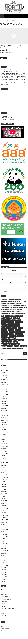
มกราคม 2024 (4, 422)
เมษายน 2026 (4, 375)
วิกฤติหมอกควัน (4, 325)
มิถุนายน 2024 (4, 413)
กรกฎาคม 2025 (4, 391)
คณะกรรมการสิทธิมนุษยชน (19, 305)
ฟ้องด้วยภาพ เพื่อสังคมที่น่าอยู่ (7, 608)
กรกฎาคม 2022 (4, 453)
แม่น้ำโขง (16, 346)
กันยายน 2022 (4, 450)
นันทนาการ (3, 605)
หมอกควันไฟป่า (18, 334)
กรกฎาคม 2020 (4, 495)
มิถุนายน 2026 (4, 372)
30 (6, 289)
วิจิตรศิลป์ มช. (4, 328)
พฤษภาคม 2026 (4, 374)
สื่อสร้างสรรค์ (11, 334)
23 (6, 286)
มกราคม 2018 (4, 546)
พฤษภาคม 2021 (4, 477)
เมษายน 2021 (4, 479)
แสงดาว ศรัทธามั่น (5, 348)
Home (1, 20)
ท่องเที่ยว (3, 603)
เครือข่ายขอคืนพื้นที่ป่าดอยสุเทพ (16, 336)
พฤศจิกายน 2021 (4, 467)
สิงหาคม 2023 (4, 431)
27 (21, 286)
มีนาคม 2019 (4, 522)
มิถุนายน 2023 (4, 434)
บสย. (2, 315)
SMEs (19, 299)
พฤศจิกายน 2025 (4, 384)
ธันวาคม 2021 (4, 465)
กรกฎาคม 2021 (4, 474)
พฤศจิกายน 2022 (4, 446)
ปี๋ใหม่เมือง (20, 315)
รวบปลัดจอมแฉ (4, 319)
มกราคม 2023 (4, 443)
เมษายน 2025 (4, 396)
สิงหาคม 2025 (4, 389)
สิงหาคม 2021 (4, 472)
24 (10, 286)
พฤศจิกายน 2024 (4, 405)
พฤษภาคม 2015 (4, 581)
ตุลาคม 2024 (3, 406)
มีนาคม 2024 (4, 419)
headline (3, 592)
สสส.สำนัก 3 (4, 330)
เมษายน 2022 (4, 458)
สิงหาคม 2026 (4, 368)
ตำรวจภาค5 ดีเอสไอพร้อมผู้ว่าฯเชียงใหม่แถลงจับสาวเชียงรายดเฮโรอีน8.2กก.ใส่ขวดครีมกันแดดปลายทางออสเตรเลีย (13, 80)
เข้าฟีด (2, 626)
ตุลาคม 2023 (3, 427)
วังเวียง (2, 323)
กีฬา (2, 598)
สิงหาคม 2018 (4, 534)
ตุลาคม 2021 (3, 469)
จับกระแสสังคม (4, 601)
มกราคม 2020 (4, 505)
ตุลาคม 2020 (3, 489)
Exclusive (3, 591)
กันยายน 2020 (4, 491)
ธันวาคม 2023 (4, 424)
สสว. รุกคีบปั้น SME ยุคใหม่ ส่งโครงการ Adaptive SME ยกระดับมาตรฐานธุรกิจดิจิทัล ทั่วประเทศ (13, 70)
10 (10, 279)
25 (14, 286)
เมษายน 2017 (4, 562)
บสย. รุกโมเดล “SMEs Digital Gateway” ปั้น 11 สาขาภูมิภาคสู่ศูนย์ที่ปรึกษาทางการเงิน (13, 48)
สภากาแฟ (20, 328)
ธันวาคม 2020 (4, 486)
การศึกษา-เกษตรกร (5, 596)
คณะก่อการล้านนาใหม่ (6, 307)
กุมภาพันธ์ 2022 (4, 462)
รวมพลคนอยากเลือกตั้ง (15, 319)
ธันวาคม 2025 (4, 382)
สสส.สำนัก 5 (11, 330)
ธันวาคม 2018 (4, 527)
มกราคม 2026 (4, 381)
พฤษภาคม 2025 (4, 394)
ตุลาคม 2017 (3, 552)
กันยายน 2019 (4, 512)
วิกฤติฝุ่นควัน (17, 323)
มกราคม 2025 (4, 401)
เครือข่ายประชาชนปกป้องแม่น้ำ (8, 338)
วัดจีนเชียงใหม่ (9, 323)
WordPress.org (4, 630)
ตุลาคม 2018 (3, 531)
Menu (6, 16)
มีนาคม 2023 (4, 439)
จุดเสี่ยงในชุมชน (5, 309)
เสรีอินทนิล (17, 344)
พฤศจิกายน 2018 (4, 529)
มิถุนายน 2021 (4, 476)
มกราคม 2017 (4, 567)
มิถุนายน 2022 (4, 455)
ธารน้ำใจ (3, 313)
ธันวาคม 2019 (4, 507)
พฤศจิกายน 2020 (4, 488)
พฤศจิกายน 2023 (4, 425)
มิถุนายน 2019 (4, 517)
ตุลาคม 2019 (3, 510)
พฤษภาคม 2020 (4, 498)
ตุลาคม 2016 (3, 572)
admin (2, 52)
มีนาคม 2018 (4, 543)
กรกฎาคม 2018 (4, 536)
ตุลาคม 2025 (3, 386)
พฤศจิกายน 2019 (4, 508)
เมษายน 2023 (4, 438)
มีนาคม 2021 (4, 481)
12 (17, 279)
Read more (4, 58)
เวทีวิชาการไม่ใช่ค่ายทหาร (7, 344)
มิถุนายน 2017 (4, 559)
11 (14, 279)
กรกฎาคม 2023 (4, 432)
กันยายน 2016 (4, 574)
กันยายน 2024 (4, 408)
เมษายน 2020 (4, 500)
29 (2, 289)
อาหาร (2, 613)
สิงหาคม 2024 (4, 410)
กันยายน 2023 (4, 429)
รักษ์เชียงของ (4, 321)
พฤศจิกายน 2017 (4, 550)
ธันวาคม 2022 (4, 444)
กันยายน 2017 (4, 553)
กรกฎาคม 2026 (4, 370)
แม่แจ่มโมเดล (23, 346)
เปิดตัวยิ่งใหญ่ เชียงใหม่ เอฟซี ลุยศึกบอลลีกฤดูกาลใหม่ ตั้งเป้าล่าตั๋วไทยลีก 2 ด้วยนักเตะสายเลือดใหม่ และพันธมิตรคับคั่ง (14, 77)
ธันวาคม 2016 (4, 569)
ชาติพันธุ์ (19, 309)
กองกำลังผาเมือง (11, 303)
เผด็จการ (22, 340)
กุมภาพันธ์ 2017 (4, 565)
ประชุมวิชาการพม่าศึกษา (10, 315)
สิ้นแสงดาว (3, 334)
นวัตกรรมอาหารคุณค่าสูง (12, 313)
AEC (1, 589)
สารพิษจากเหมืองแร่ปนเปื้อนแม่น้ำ (16, 332)
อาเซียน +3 (3, 615)
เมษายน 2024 (4, 417)
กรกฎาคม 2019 (4, 515)
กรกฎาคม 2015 (4, 578)
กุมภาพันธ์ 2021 (4, 482)
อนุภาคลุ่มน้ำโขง (4, 611)
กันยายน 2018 (4, 533)
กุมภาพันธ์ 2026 (4, 379)
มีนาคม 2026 (4, 377)
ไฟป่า (21, 348)
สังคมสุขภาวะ (4, 332)
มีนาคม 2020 (4, 501)
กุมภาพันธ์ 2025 (4, 400)
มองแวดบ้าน (9, 317)
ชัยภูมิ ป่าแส (13, 309)
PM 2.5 (15, 299)
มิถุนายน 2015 (4, 579)
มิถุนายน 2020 (4, 496)
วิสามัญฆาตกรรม (13, 328)
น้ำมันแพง (22, 313)
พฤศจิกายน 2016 (4, 571)
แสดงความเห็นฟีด (5, 628)
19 (17, 282)
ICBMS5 (10, 299)
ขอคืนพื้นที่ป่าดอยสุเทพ (6, 305)
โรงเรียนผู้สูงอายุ (14, 348)
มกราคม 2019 (4, 526)
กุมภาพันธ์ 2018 (4, 545)
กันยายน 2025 (4, 387)
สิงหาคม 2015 (4, 576)
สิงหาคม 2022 (4, 451)
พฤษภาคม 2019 (4, 519)
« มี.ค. (2, 291)
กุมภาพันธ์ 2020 (4, 503)
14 (25, 279)
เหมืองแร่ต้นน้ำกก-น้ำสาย (7, 346)
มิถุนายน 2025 (4, 393)
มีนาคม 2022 (4, 460)
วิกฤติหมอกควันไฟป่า (14, 325)
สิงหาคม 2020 (4, 493)
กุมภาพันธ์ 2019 (4, 524)
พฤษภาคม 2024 (4, 415)
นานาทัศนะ (3, 606)
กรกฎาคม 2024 (4, 412)
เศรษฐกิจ (3, 617)
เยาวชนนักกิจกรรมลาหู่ (6, 342)
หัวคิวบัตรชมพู (4, 336)
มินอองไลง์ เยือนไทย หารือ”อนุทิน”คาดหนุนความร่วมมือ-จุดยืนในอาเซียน (13, 83)
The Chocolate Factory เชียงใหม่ (8, 301)
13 (21, 279)
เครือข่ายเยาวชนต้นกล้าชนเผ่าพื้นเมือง (9, 340)
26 (17, 286)
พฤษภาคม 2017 (4, 560)
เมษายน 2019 (4, 521)
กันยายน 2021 (4, 470)
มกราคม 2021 (4, 484)
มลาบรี (2, 317)
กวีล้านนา (3, 303)
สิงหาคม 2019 (4, 514)
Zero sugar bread (21, 301)
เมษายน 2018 (4, 541)
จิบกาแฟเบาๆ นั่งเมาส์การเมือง (19, 307)
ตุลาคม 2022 (3, 448)
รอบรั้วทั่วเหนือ (4, 610)
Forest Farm (4, 299)
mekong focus (4, 594)
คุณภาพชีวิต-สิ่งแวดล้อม (6, 599)
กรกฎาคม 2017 (4, 557)
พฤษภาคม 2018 (4, 540)
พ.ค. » (5, 291)
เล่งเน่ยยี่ (15, 342)
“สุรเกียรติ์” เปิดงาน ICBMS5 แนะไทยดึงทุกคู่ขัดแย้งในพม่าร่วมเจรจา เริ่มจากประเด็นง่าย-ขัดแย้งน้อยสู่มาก (13, 74)
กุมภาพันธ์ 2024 (4, 420)
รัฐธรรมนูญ (11, 321)
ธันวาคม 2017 (4, 548)
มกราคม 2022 (4, 463)
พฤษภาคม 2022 (4, 457)
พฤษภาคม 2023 (4, 436)
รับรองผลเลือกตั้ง (19, 321)
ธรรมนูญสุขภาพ (17, 311)
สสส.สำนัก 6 (18, 330)
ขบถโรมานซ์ (19, 303)
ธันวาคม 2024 (4, 403)
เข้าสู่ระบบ (3, 625)
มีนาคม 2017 (4, 564)
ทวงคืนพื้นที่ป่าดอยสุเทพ (6, 311)
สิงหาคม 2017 (4, 555)
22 (2, 286)
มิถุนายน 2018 (4, 538)
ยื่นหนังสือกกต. (16, 317)
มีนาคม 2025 (4, 398)
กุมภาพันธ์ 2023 (4, 441)
